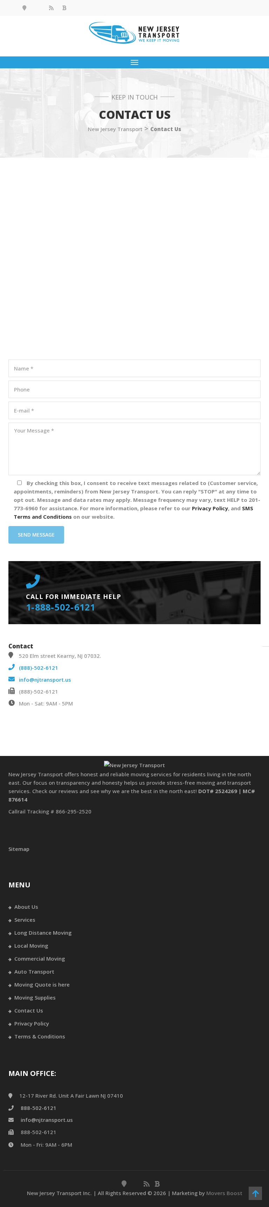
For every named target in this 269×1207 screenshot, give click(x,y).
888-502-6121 (38, 1107)
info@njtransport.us (45, 679)
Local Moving (31, 945)
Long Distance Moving (43, 932)
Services (24, 919)
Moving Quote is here (42, 984)
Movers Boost (224, 1192)
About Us (26, 906)
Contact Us (28, 1010)
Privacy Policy (31, 1023)
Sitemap (18, 848)
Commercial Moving (39, 958)
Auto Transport (34, 971)
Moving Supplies (35, 997)
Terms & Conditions (39, 1036)
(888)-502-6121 (38, 667)
